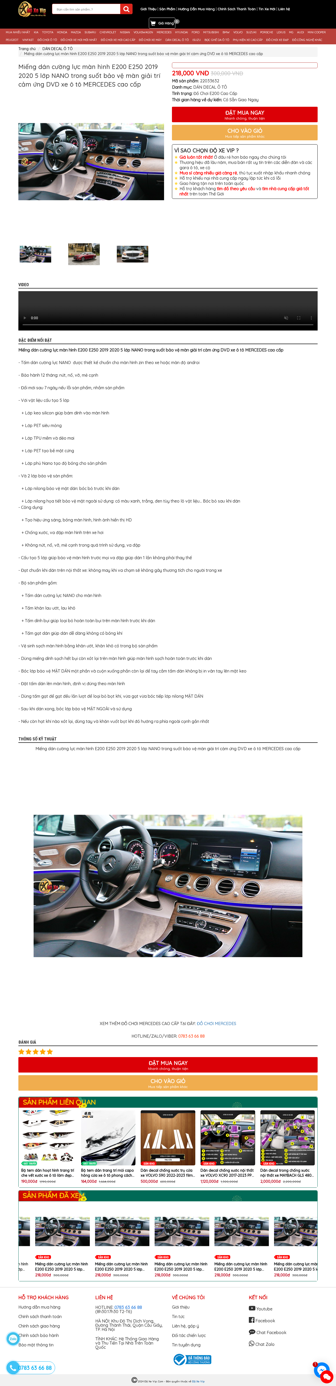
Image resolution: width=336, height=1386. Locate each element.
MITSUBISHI (211, 32)
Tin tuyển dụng (186, 1344)
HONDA (62, 32)
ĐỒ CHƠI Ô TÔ (47, 40)
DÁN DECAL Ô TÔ (177, 40)
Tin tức (178, 1316)
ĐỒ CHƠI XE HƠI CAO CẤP (118, 40)
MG (291, 32)
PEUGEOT (12, 40)
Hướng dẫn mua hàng (39, 1307)
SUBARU (90, 32)
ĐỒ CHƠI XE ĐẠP (277, 40)
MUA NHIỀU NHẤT (18, 32)
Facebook (264, 1320)
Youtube (263, 1309)
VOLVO (238, 32)
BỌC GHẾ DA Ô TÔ (216, 40)
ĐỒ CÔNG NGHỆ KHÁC (307, 40)
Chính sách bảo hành (38, 1335)
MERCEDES (164, 32)
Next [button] (168, 254)
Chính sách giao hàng (39, 1326)
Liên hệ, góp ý (185, 1326)
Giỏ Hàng (166, 23)
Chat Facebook (270, 1332)
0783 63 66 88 (128, 1307)
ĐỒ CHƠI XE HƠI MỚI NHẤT (79, 40)
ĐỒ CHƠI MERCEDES (216, 1023)
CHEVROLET (108, 32)
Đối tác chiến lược (189, 1335)
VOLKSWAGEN (143, 32)
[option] (91, 161)
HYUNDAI (181, 32)
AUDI (300, 32)
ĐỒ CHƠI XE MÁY (150, 40)
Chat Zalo (264, 1344)
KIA (36, 32)
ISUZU (196, 40)
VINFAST (28, 40)
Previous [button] (14, 254)
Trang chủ (27, 48)
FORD (196, 32)
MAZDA (76, 32)
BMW (226, 32)
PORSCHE (266, 32)
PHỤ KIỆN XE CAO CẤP (247, 40)
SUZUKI (251, 32)
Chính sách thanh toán (40, 1316)
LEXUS (281, 32)
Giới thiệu (181, 1307)
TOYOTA (47, 32)
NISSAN (125, 32)
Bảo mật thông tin (36, 1344)
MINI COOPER (317, 32)
